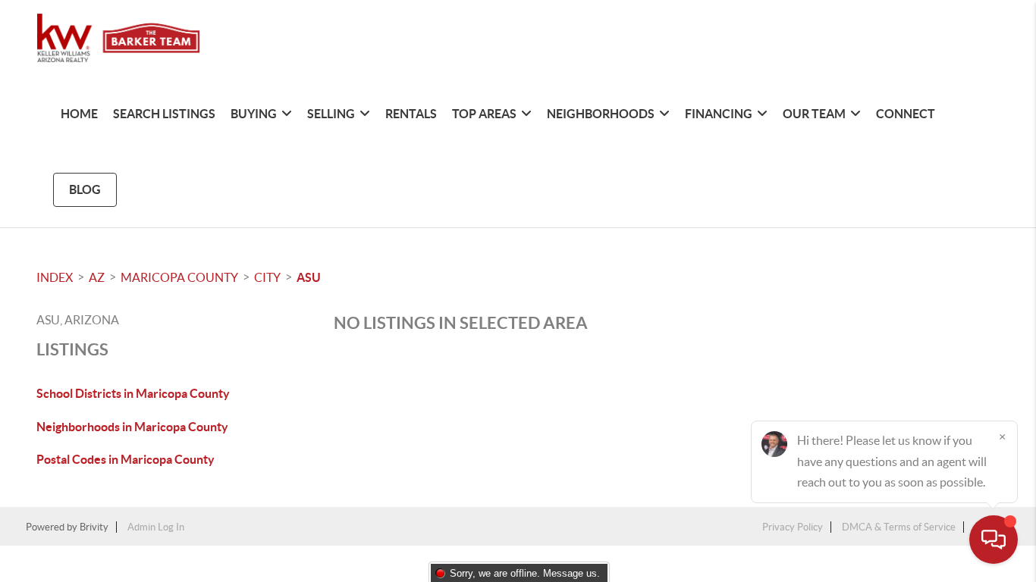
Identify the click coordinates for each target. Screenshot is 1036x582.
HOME (79, 113)
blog (85, 189)
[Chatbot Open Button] (993, 539)
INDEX (54, 277)
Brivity (94, 527)
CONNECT (905, 113)
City (267, 277)
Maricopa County (179, 277)
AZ (97, 277)
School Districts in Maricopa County (133, 393)
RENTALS (411, 113)
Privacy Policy (792, 527)
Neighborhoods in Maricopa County (132, 426)
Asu (309, 277)
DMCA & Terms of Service (899, 527)
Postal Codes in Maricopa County (125, 459)
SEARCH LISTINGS (164, 113)
